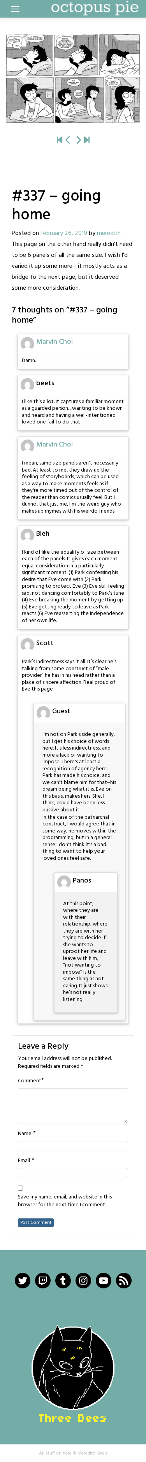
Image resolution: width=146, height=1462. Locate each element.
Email (24, 1161)
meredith (109, 233)
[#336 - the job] (68, 140)
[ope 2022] (87, 140)
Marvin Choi (54, 342)
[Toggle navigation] (15, 9)
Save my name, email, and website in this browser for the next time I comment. (65, 1201)
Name (25, 1134)
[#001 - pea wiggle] (59, 140)
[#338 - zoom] (73, 78)
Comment (29, 1081)
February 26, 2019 (63, 233)
